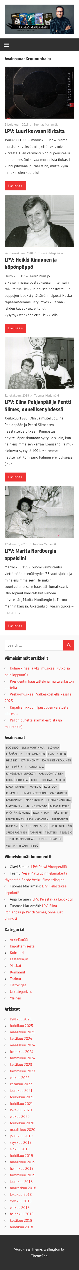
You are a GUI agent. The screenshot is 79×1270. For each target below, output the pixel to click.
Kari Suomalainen (51, 773)
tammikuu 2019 (22, 1175)
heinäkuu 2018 (22, 1213)
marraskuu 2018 (23, 1187)
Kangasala (36, 767)
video (34, 845)
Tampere (36, 832)
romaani (12, 826)
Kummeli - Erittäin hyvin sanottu (44, 793)
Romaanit (17, 972)
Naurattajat (42, 812)
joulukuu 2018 (21, 1181)
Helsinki (11, 760)
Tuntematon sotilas (20, 839)
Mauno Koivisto (36, 806)
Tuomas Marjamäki (46, 124)
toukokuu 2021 (22, 1097)
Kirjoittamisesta (22, 946)
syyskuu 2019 (20, 1142)
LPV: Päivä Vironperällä (49, 866)
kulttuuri (51, 786)
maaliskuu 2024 (22, 1045)
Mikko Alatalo (59, 806)
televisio (66, 832)
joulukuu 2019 (21, 1136)
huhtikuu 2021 (21, 1103)
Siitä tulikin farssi (34, 826)
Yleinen (15, 998)
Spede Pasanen (16, 832)
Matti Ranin (14, 806)
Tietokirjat (18, 985)
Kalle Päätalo (15, 767)
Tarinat (15, 978)
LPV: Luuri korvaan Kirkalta (35, 131)
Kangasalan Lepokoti (21, 773)
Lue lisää (14, 186)
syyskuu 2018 (21, 1201)
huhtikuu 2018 (21, 1227)
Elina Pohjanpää (33, 747)
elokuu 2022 (19, 1077)
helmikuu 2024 (21, 1051)
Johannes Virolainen (56, 760)
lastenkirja (14, 799)
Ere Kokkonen (35, 754)
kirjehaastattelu (53, 780)
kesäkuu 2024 (21, 1038)
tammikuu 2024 (22, 1058)
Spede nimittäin (61, 826)
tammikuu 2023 (22, 1071)
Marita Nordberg (59, 799)
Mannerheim (34, 799)
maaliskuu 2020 (22, 1129)
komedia (35, 786)
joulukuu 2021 (21, 1090)
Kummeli (12, 793)
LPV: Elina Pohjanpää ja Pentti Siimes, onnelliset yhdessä (34, 912)
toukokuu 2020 (22, 1123)
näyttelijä (61, 812)
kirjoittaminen (16, 786)
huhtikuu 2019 (21, 1155)
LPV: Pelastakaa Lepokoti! (52, 899)
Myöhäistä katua (18, 812)
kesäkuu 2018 (21, 1220)
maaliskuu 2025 (22, 1032)
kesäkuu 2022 (21, 1084)
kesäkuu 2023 (21, 1064)
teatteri (51, 832)
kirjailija (22, 780)
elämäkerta (14, 754)
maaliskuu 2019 (22, 1162)
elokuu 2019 (19, 1149)
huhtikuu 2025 (21, 1025)
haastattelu (57, 754)
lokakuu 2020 (21, 1110)
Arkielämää (19, 939)
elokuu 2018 (20, 1207)
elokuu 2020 (20, 1116)
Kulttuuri (17, 952)
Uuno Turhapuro (50, 839)
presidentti (60, 819)
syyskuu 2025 (20, 1019)
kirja (9, 780)
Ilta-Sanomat (30, 760)
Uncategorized (21, 991)
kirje (34, 780)
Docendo (12, 747)
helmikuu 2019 (21, 1168)
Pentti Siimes (15, 819)
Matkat (15, 965)
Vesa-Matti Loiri (17, 845)
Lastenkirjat (19, 959)
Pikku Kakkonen (37, 819)
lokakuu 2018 (21, 1194)
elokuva (53, 747)
